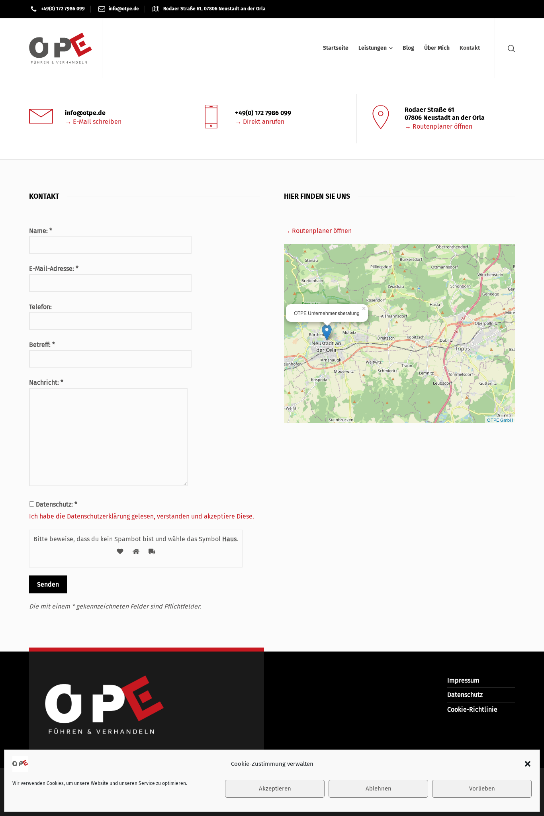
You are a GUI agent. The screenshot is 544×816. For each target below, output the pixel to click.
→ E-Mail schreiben (93, 121)
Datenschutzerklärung (98, 516)
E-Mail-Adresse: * (53, 268)
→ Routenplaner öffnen (438, 126)
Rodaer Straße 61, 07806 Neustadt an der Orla (214, 9)
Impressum (463, 680)
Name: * (40, 231)
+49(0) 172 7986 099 (63, 9)
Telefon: (40, 307)
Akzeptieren (275, 789)
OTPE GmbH (500, 420)
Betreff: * (42, 344)
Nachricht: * (46, 382)
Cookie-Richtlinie (472, 709)
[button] (528, 764)
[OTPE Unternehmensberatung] (60, 48)
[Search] (510, 48)
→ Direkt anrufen (259, 121)
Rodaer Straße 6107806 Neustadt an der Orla (445, 113)
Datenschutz (465, 695)
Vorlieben (482, 789)
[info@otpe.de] (41, 118)
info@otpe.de (124, 9)
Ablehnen (378, 789)
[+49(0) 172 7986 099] (211, 118)
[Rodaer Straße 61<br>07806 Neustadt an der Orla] (381, 119)
